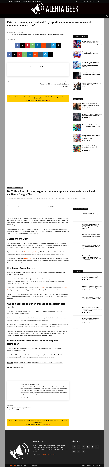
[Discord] (76, 1)
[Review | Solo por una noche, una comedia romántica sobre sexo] (77, 106)
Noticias (32, 16)
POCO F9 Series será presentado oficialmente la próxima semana (91, 73)
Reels (88, 16)
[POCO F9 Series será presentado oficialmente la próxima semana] (77, 75)
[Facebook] (79, 1)
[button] (107, 16)
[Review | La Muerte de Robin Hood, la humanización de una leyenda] (77, 117)
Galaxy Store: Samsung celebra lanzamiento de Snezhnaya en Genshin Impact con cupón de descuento (90, 64)
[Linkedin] (84, 1)
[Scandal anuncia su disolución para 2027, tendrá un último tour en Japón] (77, 86)
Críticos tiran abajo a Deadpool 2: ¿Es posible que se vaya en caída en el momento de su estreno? (40, 34)
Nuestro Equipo (32, 1)
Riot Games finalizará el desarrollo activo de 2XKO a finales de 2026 (92, 125)
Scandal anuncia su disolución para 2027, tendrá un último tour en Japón (91, 85)
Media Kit (39, 1)
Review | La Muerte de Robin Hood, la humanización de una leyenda (92, 115)
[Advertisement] (87, 170)
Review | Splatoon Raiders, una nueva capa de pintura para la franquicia (90, 147)
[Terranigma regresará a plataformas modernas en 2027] (77, 54)
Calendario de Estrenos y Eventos (72, 16)
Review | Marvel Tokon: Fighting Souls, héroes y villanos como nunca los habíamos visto (92, 137)
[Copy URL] (58, 45)
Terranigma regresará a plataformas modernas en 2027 (90, 52)
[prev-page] (74, 93)
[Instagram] (82, 1)
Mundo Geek (53, 16)
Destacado (41, 16)
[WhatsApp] (32, 45)
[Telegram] (53, 45)
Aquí (48, 100)
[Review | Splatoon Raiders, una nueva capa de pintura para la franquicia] (77, 148)
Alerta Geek (13, 465)
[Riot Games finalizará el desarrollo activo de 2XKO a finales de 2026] (77, 127)
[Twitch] (93, 1)
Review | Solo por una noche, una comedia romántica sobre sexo (91, 104)
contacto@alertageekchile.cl (48, 454)
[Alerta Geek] (54, 8)
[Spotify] (87, 1)
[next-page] (77, 93)
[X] (96, 1)
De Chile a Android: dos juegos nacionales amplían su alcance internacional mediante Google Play (92, 43)
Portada (25, 1)
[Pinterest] (27, 45)
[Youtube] (98, 1)
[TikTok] (90, 1)
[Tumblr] (48, 45)
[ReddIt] (43, 45)
